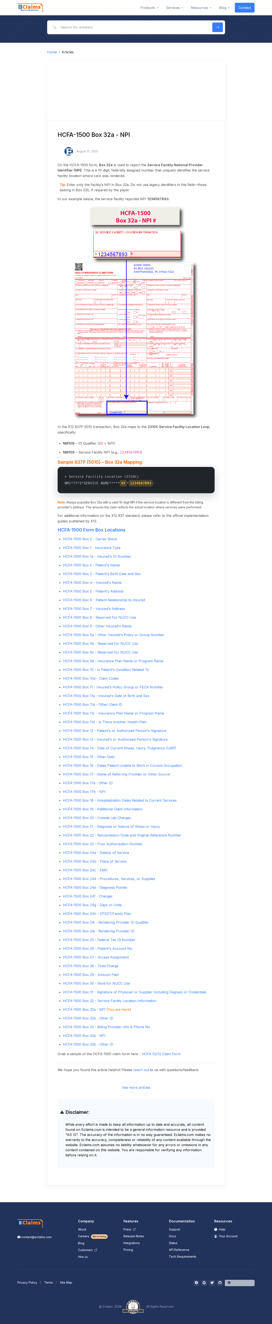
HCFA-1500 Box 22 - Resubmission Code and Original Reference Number (122, 835)
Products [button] (147, 8)
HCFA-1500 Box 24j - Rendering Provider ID (98, 931)
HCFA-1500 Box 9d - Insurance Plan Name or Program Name (113, 661)
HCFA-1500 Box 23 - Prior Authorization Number (103, 844)
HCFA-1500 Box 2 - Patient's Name (91, 565)
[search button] (217, 27)
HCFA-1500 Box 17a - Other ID (88, 783)
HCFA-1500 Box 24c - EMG (85, 870)
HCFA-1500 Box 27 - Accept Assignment (96, 957)
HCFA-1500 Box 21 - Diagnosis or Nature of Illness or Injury (111, 826)
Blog (81, 1243)
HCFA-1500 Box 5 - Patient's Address (93, 591)
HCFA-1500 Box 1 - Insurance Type (91, 548)
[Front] (30, 7)
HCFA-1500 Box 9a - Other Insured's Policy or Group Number (113, 635)
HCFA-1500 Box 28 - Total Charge (90, 966)
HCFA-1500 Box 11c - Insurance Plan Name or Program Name (113, 713)
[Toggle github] (220, 1283)
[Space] (30, 1223)
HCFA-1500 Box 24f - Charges (87, 896)
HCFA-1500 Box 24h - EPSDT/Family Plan (97, 913)
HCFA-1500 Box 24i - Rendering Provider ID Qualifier (106, 922)
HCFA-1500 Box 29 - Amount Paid (90, 974)
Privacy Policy (27, 1282)
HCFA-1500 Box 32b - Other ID (88, 1018)
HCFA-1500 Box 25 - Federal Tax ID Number (99, 940)
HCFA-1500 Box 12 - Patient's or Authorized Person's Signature (114, 731)
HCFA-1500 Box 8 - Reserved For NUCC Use (99, 617)
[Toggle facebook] (196, 1283)
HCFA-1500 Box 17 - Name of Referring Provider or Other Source (116, 774)
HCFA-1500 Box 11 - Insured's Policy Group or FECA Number (113, 687)
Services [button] (173, 8)
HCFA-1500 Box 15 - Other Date (89, 757)
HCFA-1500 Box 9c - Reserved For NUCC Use (100, 652)
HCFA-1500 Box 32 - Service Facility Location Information (109, 1001)
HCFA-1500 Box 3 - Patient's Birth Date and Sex (102, 574)
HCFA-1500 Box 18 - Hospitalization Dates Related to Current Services (120, 800)
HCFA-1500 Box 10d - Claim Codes (91, 678)
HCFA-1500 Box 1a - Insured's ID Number (97, 556)
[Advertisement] (136, 91)
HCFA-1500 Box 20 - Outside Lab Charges (97, 818)
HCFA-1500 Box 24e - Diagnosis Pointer (95, 887)
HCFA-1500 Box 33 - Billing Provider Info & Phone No (106, 1027)
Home (52, 52)
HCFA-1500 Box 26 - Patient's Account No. (98, 948)
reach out (141, 1070)
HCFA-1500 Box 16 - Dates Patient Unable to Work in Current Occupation (122, 765)
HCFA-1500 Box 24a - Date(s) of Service (96, 853)
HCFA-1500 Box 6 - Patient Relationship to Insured (104, 600)
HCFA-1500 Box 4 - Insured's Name (92, 582)
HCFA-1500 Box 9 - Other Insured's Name (97, 626)
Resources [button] (199, 8)
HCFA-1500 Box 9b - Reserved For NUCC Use (100, 643)
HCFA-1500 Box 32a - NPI (84, 1009)
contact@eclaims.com (36, 1237)
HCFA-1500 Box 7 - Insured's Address (94, 609)
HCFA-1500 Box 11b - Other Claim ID (92, 704)
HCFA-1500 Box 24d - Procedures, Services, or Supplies (109, 879)
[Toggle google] (204, 1283)
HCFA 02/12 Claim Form (161, 1054)
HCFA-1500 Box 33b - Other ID (88, 1044)
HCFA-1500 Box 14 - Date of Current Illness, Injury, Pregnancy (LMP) (119, 748)
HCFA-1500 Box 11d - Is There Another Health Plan (104, 722)
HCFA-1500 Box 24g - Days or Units (92, 905)
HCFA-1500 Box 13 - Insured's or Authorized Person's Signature (115, 739)
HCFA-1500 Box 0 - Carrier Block (90, 539)
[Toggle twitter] (212, 1283)
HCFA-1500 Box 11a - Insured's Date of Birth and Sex (106, 696)
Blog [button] (222, 8)
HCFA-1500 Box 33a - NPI (84, 1035)
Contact (244, 8)
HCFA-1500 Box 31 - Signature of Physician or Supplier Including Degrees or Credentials (134, 992)
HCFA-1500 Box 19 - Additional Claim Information (103, 809)
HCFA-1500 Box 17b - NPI (84, 792)
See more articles (136, 1087)
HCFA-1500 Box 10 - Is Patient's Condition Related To (106, 670)
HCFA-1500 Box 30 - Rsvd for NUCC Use (96, 983)
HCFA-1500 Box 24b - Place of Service (94, 861)
